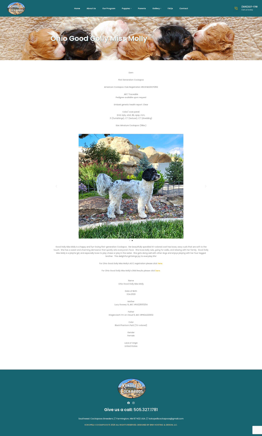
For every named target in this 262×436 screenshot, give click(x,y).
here (160, 263)
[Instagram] (133, 403)
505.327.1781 (145, 410)
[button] (56, 186)
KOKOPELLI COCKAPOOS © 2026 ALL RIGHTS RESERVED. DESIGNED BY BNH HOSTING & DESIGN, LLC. (131, 424)
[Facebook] (128, 403)
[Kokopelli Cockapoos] (15, 8)
